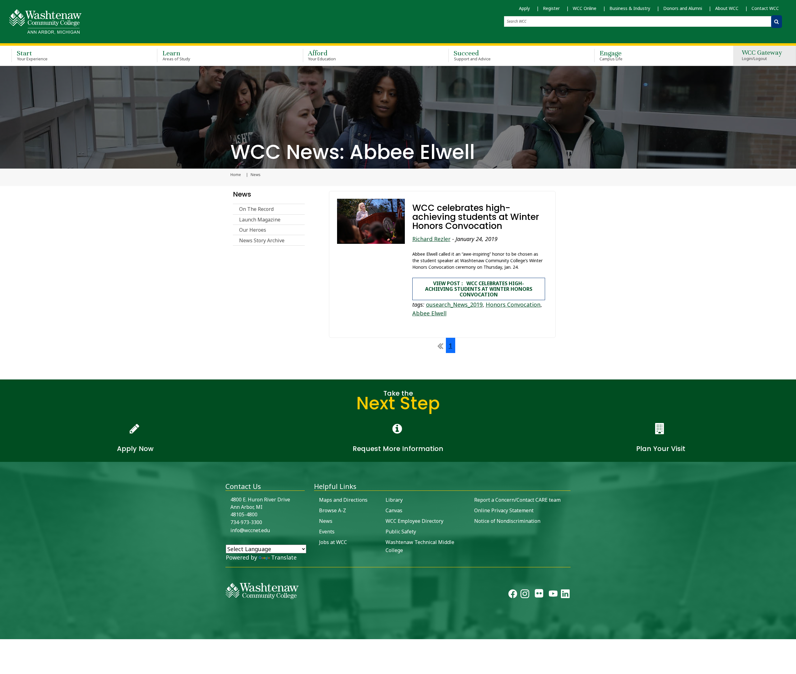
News (242, 194)
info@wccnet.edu (250, 530)
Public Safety (401, 531)
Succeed (472, 55)
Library (394, 499)
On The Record (256, 209)
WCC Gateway (762, 55)
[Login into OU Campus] (4, 634)
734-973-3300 (246, 522)
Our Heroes (252, 229)
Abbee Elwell (429, 313)
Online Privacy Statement (504, 510)
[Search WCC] (776, 21)
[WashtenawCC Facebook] (512, 595)
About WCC (726, 8)
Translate (284, 557)
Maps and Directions (343, 499)
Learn (176, 55)
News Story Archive (262, 240)
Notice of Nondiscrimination (507, 521)
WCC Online (584, 8)
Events (327, 531)
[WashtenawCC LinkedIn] (565, 595)
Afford (322, 55)
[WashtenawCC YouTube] (553, 595)
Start (32, 55)
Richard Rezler (431, 239)
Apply (524, 8)
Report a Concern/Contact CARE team (517, 499)
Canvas (394, 510)
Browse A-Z (332, 510)
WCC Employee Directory (414, 521)
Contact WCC (765, 8)
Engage (611, 55)
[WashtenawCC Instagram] (525, 595)
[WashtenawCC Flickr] (539, 595)
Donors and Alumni (682, 8)
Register (551, 8)
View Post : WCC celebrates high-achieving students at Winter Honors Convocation (478, 289)
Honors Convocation (513, 304)
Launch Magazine (259, 219)
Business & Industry (629, 8)
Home (235, 174)
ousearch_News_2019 (454, 304)
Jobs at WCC (333, 542)
